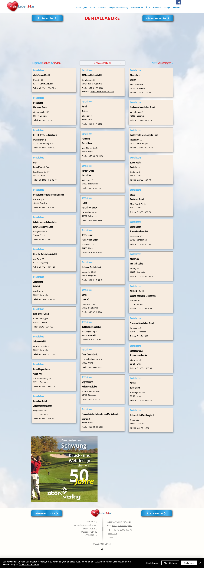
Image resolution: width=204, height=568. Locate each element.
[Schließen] (200, 563)
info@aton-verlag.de (122, 525)
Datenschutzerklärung (29, 564)
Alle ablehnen (170, 562)
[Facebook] (178, 2)
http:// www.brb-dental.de (102, 91)
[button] (92, 7)
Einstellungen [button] (152, 562)
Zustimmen (189, 562)
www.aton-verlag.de (121, 521)
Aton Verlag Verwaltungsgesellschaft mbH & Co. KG (85, 525)
